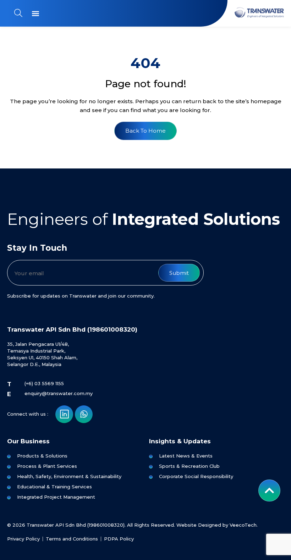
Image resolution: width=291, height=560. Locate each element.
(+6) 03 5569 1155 (44, 383)
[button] (35, 13)
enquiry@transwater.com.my (58, 393)
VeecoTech (243, 525)
